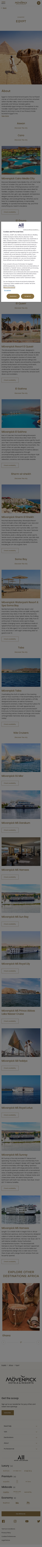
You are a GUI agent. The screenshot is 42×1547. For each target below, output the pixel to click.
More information (9, 287)
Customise (13, 296)
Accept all (28, 296)
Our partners (7, 290)
